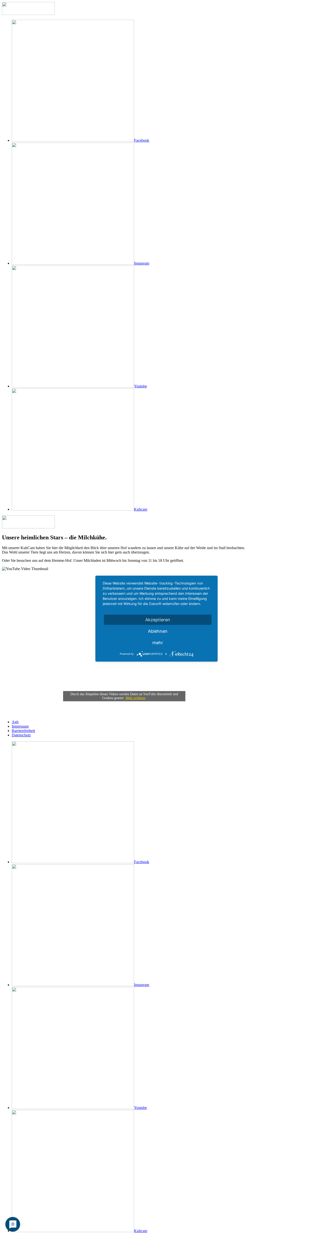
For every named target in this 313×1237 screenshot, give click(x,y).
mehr (157, 642)
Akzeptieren (157, 619)
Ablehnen (158, 630)
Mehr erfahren (135, 698)
